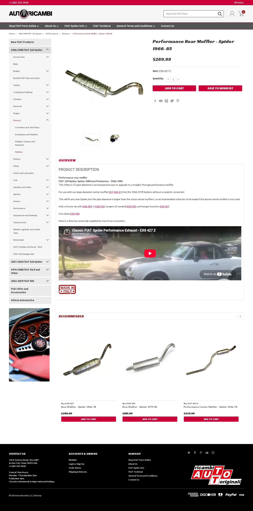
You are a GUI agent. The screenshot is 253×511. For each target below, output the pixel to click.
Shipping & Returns (78, 471)
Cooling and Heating (22, 92)
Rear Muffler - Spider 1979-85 (139, 406)
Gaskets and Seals (22, 187)
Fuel (15, 180)
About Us (50, 25)
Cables (16, 85)
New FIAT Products (22, 42)
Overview (67, 160)
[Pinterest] (178, 101)
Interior (16, 201)
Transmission (19, 222)
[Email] (160, 101)
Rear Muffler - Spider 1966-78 (78, 406)
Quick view (89, 360)
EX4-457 (164, 206)
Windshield (18, 240)
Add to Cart (88, 419)
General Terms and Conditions (135, 25)
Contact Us (167, 25)
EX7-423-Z (115, 191)
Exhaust (65, 34)
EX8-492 (100, 206)
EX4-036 (75, 213)
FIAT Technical (102, 25)
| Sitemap (37, 495)
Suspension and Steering (25, 215)
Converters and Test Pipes (27, 127)
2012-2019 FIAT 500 (22, 281)
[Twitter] (172, 101)
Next (145, 85)
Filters (16, 166)
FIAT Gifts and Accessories (19, 290)
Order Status (75, 468)
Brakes (16, 71)
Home (12, 34)
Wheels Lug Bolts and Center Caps (26, 231)
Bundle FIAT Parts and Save (26, 78)
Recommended (71, 316)
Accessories (19, 57)
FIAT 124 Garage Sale (23, 254)
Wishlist (239, 2)
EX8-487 (87, 206)
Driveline (17, 99)
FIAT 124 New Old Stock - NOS (27, 247)
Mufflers (19, 152)
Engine (16, 113)
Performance (52, 34)
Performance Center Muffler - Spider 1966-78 (210, 406)
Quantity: (158, 78)
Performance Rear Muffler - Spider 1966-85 (92, 34)
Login (71, 464)
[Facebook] (155, 101)
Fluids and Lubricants (23, 173)
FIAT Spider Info (75, 25)
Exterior (16, 159)
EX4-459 (131, 206)
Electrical (17, 106)
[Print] (166, 101)
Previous (60, 85)
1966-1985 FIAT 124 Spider (30, 34)
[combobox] (194, 13)
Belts (15, 64)
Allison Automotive (22, 300)
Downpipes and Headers (26, 134)
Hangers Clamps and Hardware (25, 143)
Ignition (17, 194)
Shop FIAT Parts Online (23, 25)
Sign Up (80, 464)
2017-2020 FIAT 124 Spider (26, 261)
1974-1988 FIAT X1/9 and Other (25, 271)
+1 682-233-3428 (18, 2)
